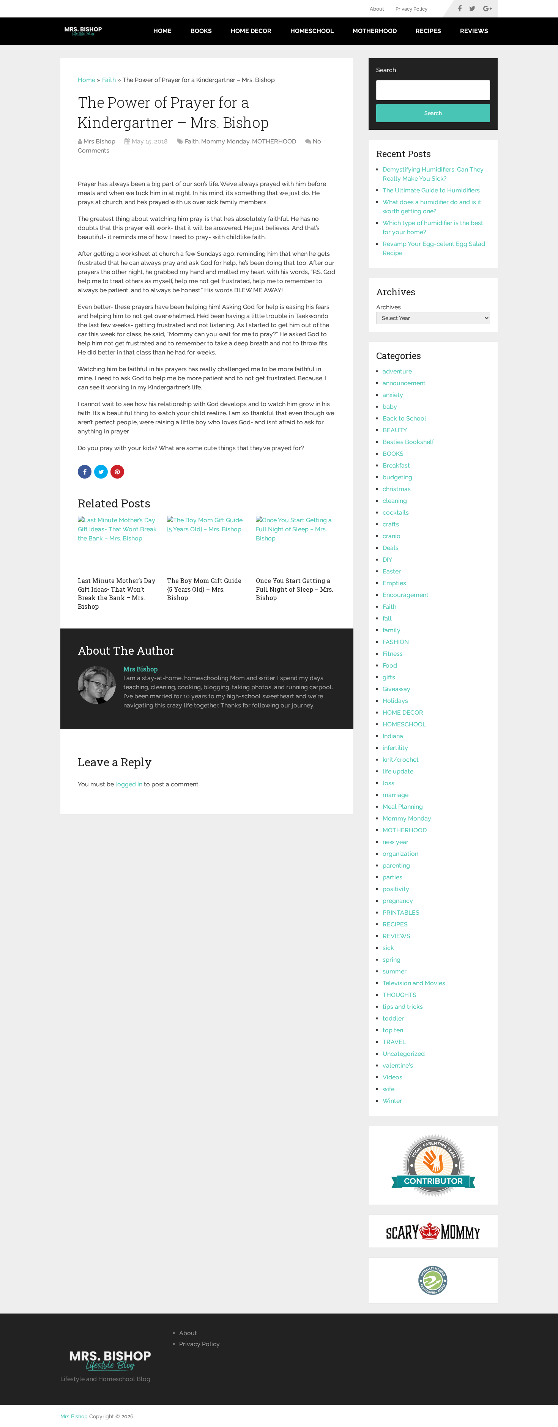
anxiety (393, 394)
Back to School (404, 418)
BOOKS (201, 31)
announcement (404, 383)
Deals (391, 547)
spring (391, 959)
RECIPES (428, 31)
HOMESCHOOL (312, 31)
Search (386, 70)
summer (395, 971)
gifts (389, 677)
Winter (392, 1100)
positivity (396, 889)
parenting (396, 865)
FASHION (396, 642)
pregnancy (398, 900)
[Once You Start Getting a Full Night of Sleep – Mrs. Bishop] (296, 544)
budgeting (397, 477)
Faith (109, 79)
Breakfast (396, 465)
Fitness (393, 653)
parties (392, 877)
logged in (128, 784)
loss (388, 783)
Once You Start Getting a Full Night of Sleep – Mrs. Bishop (294, 589)
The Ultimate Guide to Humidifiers (431, 190)
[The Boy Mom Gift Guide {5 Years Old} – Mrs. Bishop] (207, 544)
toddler (393, 1018)
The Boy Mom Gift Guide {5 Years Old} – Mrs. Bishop (204, 589)
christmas (397, 489)
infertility (395, 747)
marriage (395, 795)
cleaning (395, 500)
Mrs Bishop (99, 141)
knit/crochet (401, 759)
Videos (392, 1077)
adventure (397, 371)
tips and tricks (403, 1006)
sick (388, 947)
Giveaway (396, 689)
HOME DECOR (251, 31)
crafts (391, 524)
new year (395, 842)
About (377, 9)
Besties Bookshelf (408, 442)
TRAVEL (394, 1042)
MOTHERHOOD (375, 31)
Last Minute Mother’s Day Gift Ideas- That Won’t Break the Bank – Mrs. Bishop (117, 593)
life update (398, 771)
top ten (393, 1030)
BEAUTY (395, 430)
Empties (394, 583)
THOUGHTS (399, 995)
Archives (388, 307)
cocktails (396, 512)
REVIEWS (474, 31)
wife (388, 1089)
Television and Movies (414, 983)
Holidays (395, 700)
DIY (387, 559)
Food (390, 665)
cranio (391, 536)
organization (400, 853)
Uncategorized (404, 1053)
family (391, 630)
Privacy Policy (411, 9)
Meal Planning (403, 806)
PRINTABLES (401, 912)
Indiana (393, 736)
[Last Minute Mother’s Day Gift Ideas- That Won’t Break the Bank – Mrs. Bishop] (118, 544)
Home (162, 31)
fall (387, 618)
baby (390, 406)
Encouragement (406, 595)
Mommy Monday (225, 141)
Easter (392, 571)
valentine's (398, 1065)
